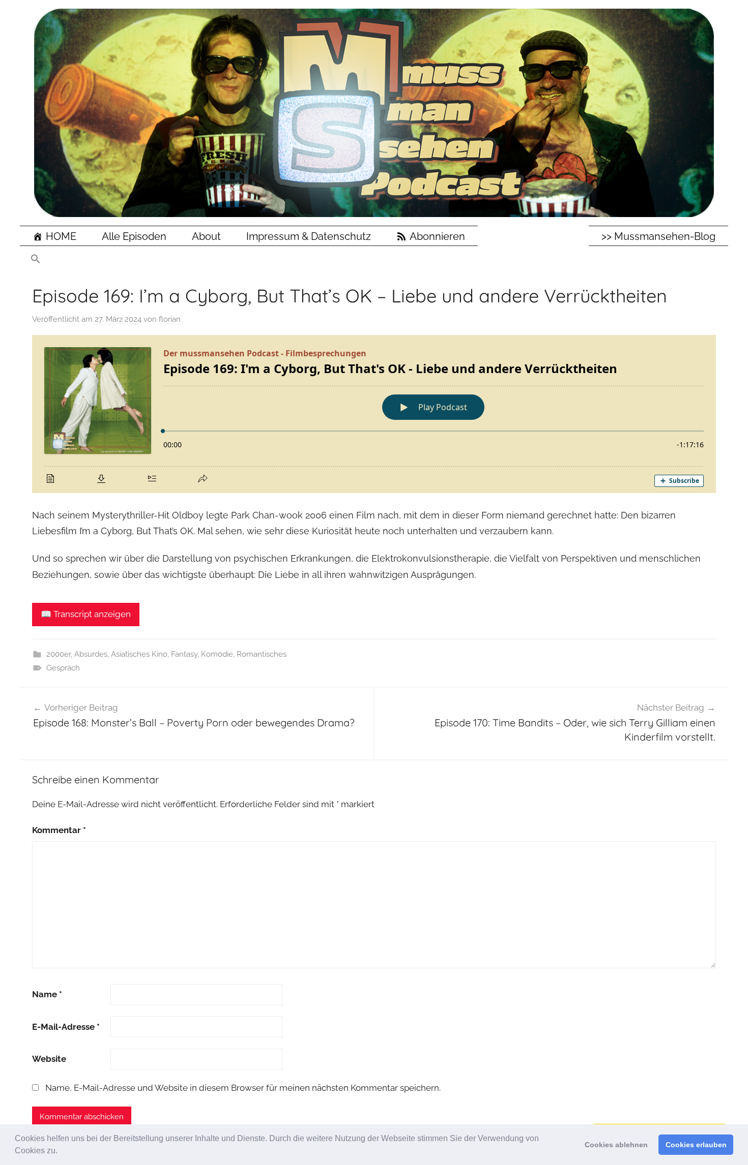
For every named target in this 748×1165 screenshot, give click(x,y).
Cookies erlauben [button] (696, 1145)
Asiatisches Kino (139, 654)
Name (47, 994)
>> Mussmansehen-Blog (658, 236)
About (206, 236)
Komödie (217, 654)
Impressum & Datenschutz (308, 236)
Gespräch (63, 667)
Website (49, 1059)
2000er (58, 654)
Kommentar (59, 830)
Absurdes (90, 654)
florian (170, 319)
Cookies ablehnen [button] (616, 1145)
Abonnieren (437, 236)
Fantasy (184, 654)
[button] (61, 1151)
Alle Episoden (134, 236)
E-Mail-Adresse (66, 1027)
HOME (61, 236)
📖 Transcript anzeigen (86, 614)
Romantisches (261, 654)
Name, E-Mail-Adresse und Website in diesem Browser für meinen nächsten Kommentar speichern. (243, 1088)
